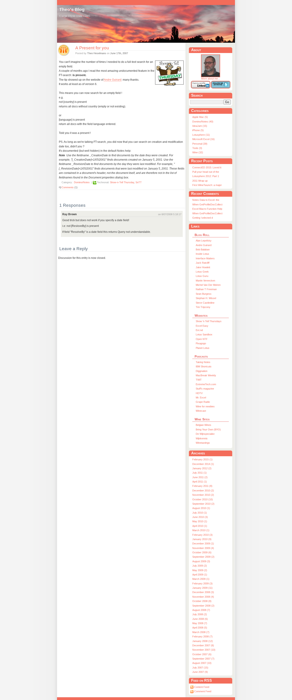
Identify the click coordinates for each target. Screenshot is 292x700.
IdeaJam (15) (199, 126)
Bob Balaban (203, 249)
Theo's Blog (72, 9)
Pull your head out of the (205, 171)
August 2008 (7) (201, 610)
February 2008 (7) (202, 636)
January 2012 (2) (201, 468)
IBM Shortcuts (203, 366)
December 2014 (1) (203, 464)
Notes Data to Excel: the (205, 200)
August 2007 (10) (201, 663)
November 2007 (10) (203, 649)
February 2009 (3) (202, 583)
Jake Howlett (203, 267)
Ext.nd (199, 330)
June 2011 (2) (200, 477)
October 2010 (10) (202, 499)
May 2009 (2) (199, 570)
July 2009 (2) (199, 565)
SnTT (139, 182)
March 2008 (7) (200, 632)
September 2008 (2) (203, 605)
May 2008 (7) (199, 623)
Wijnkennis (202, 438)
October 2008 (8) (201, 601)
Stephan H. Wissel (206, 298)
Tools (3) (197, 148)
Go (227, 102)
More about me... (210, 78)
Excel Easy (202, 325)
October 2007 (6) (201, 654)
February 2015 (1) (202, 459)
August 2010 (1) (201, 508)
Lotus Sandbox (204, 334)
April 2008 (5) (199, 627)
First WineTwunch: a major (207, 185)
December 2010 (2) (203, 490)
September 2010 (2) (203, 503)
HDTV (199, 393)
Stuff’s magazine (205, 388)
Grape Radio (203, 401)
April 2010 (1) (199, 526)
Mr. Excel (201, 397)
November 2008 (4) (203, 596)
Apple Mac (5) (200, 117)
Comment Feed (202, 691)
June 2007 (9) (200, 672)
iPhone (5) (198, 130)
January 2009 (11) (202, 587)
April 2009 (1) (199, 574)
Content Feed (201, 687)
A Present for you (92, 47)
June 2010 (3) (200, 517)
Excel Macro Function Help (207, 208)
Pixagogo (201, 343)
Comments (68, 187)
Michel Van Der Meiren (208, 285)
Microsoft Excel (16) (203, 139)
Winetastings (203, 442)
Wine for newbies (205, 406)
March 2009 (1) (200, 579)
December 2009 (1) (203, 543)
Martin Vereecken (205, 280)
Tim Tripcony (203, 307)
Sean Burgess (203, 293)
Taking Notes (203, 362)
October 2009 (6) (201, 552)
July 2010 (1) (199, 512)
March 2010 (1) (200, 530)
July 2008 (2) (199, 614)
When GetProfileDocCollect (207, 204)
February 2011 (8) (202, 486)
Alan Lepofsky (203, 240)
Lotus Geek (202, 271)
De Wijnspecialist (205, 433)
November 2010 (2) (203, 494)
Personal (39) (199, 143)
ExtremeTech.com (206, 384)
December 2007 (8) (203, 645)
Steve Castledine (205, 302)
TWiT (199, 379)
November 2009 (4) (203, 548)
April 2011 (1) (199, 481)
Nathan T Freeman (206, 289)
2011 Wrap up (200, 180)
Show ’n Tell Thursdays (209, 321)
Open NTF (202, 339)
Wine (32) (197, 152)
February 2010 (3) (202, 534)
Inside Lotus (202, 253)
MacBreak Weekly (206, 375)
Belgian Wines (203, 425)
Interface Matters (205, 258)
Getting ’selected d (202, 217)
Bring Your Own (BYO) (208, 429)
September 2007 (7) (203, 658)
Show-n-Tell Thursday (122, 182)
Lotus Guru (202, 276)
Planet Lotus (202, 348)
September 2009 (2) (203, 556)
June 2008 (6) (200, 619)
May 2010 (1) (199, 521)
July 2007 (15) (200, 667)
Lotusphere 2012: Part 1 (205, 176)
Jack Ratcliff (202, 262)
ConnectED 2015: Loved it (206, 167)
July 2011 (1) (199, 472)
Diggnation (201, 371)
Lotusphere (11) (201, 134)
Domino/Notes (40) (202, 121)
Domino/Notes (82, 182)
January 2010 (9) (201, 539)
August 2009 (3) (201, 561)
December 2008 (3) (203, 592)
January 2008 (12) (202, 641)
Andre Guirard (112, 79)
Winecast (201, 410)
